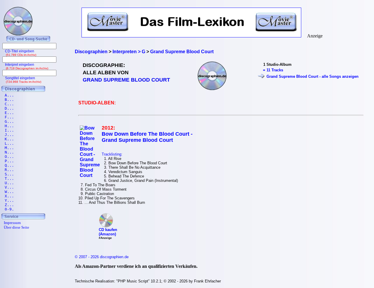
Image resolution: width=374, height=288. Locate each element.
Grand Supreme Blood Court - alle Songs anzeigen (312, 76)
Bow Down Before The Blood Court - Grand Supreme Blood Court (147, 137)
